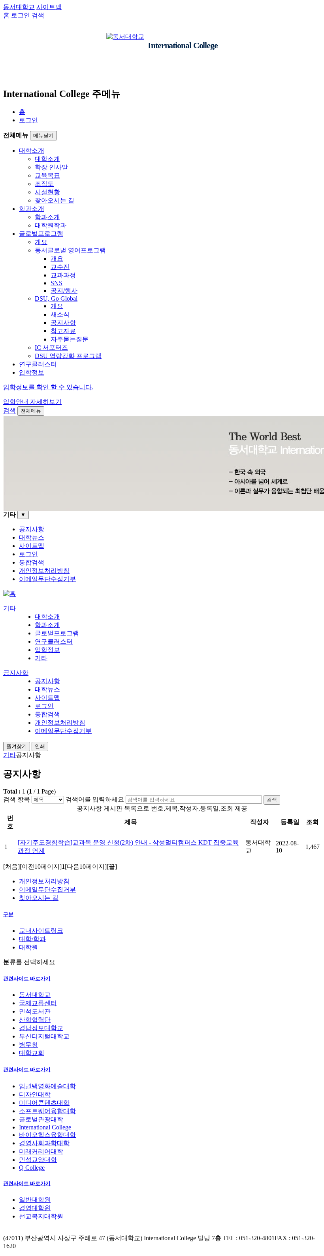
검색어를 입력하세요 (95, 799)
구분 (8, 914)
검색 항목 (16, 799)
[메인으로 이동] (9, 593)
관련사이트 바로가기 (27, 978)
